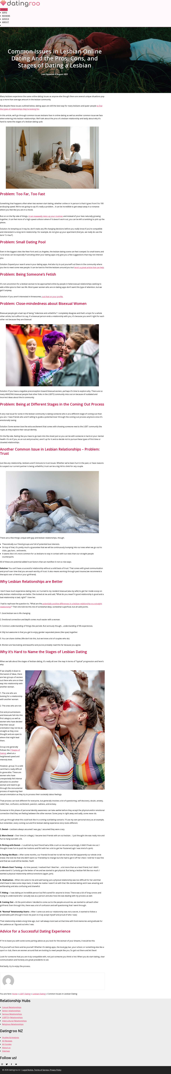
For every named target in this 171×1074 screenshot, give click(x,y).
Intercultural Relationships (14, 1020)
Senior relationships (11, 1010)
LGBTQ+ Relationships (12, 1017)
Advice (5, 19)
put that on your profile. (52, 296)
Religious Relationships (12, 1024)
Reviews (6, 16)
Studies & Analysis (10, 1037)
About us (6, 1047)
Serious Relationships (12, 1014)
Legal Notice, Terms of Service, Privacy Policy (41, 1070)
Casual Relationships (11, 1007)
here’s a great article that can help (89, 267)
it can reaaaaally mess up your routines (45, 216)
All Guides (7, 1044)
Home (14, 994)
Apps (4, 12)
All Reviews (7, 1041)
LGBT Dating (24, 994)
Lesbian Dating (39, 994)
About (5, 22)
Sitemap (6, 1051)
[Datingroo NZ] (20, 6)
